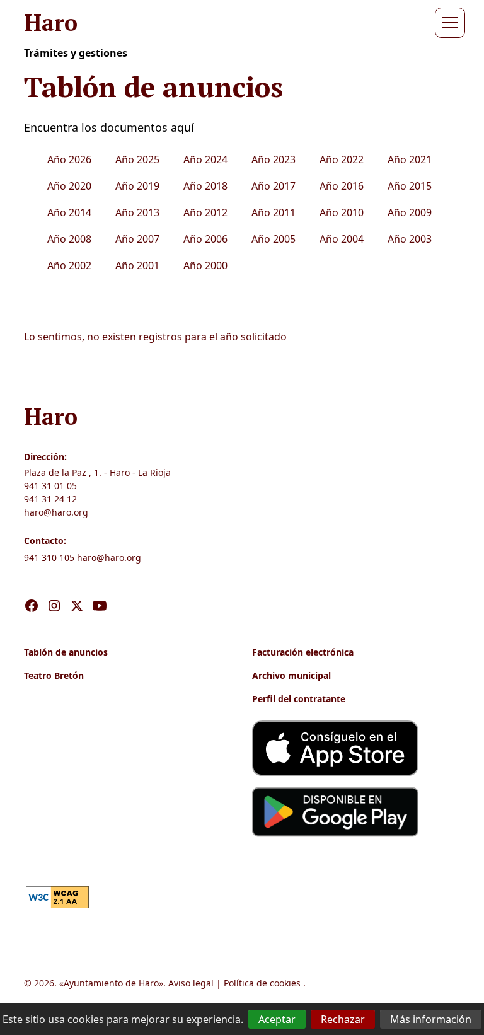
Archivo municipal (291, 675)
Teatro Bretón (54, 675)
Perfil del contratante (298, 699)
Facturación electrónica (303, 652)
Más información (430, 1019)
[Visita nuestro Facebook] (31, 592)
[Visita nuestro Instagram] (54, 592)
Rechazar (343, 1019)
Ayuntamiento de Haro (111, 983)
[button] (447, 23)
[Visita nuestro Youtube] (99, 592)
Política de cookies (262, 983)
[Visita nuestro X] (76, 592)
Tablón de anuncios (66, 652)
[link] (57, 896)
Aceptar (277, 1019)
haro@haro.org (56, 512)
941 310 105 (49, 558)
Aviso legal (191, 983)
